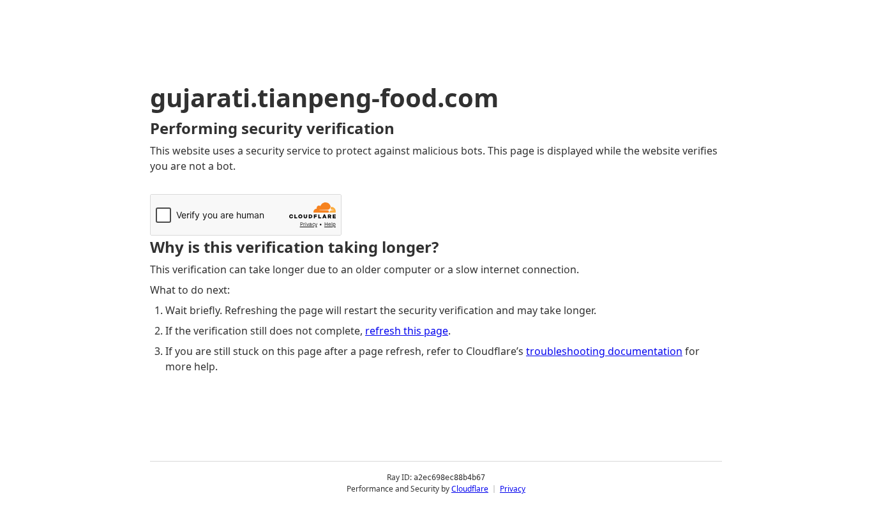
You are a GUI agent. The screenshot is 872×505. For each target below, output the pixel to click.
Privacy (512, 488)
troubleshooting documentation (604, 351)
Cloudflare (469, 488)
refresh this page (406, 331)
